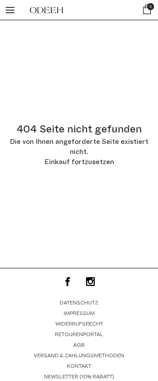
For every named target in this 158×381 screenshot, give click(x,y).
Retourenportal (79, 334)
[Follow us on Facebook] (67, 281)
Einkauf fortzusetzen (79, 162)
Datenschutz (79, 303)
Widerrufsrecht (79, 324)
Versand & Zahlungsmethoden (79, 355)
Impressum (79, 313)
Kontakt (79, 366)
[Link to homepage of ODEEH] (46, 10)
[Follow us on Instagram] (90, 281)
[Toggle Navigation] (10, 10)
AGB (79, 345)
